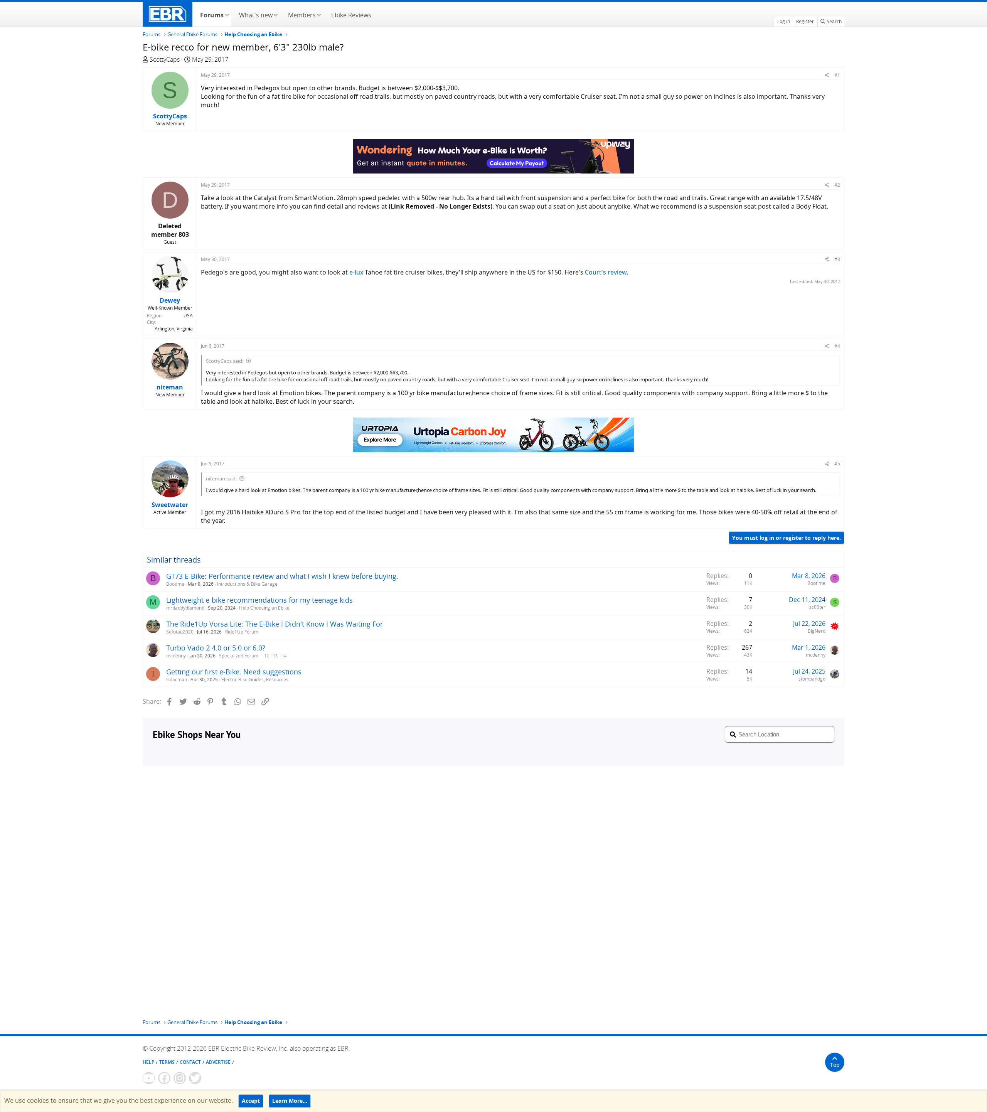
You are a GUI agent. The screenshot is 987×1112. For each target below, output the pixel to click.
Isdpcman (176, 679)
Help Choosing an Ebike (264, 608)
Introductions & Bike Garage (247, 584)
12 (266, 656)
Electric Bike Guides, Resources (254, 679)
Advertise (218, 1062)
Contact (190, 1062)
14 (284, 656)
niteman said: (221, 478)
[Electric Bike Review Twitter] (195, 1078)
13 (275, 656)
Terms (167, 1062)
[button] (227, 14)
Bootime (175, 584)
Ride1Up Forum (241, 631)
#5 (837, 463)
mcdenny (176, 655)
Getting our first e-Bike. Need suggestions (233, 671)
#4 (837, 346)
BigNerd (816, 631)
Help (148, 1062)
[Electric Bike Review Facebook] (164, 1078)
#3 (837, 259)
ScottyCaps (165, 59)
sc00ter (817, 607)
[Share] (827, 75)
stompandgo (811, 679)
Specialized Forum (238, 655)
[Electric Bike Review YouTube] (149, 1078)
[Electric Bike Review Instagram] (179, 1078)
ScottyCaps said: (224, 360)
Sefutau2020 (180, 631)
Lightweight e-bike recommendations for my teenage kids (259, 600)
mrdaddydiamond (185, 608)
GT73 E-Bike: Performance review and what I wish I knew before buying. (282, 576)
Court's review (606, 272)
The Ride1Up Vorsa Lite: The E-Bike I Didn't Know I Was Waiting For (274, 623)
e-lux (356, 272)
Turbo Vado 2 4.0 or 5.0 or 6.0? (215, 647)
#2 (837, 185)
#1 (837, 75)
